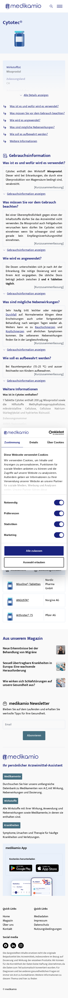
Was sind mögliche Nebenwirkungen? (32, 127)
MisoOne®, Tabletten (28, 584)
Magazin (8, 921)
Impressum (40, 921)
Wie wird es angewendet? (25, 120)
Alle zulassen (34, 550)
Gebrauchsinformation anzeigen (26, 194)
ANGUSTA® (22, 600)
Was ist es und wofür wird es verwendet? (34, 106)
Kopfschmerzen (15, 331)
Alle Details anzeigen (36, 95)
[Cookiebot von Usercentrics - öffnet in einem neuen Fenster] (49, 433)
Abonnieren (34, 735)
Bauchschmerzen (45, 327)
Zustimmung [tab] (12, 442)
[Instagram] (21, 945)
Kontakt (7, 929)
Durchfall (11, 314)
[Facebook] (5, 945)
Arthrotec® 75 (24, 615)
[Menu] (59, 6)
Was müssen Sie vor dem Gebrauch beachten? (37, 113)
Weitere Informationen (23, 141)
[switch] (59, 513)
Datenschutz (41, 925)
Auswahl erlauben (34, 562)
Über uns (8, 925)
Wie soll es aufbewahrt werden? (29, 134)
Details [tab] (33, 442)
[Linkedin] (13, 945)
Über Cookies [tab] (55, 442)
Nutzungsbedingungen (48, 929)
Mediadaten (41, 916)
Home (6, 916)
